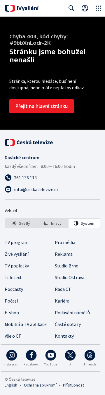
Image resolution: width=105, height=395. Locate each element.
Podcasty (14, 289)
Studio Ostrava (69, 277)
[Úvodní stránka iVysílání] (22, 8)
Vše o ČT (13, 336)
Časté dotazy (68, 324)
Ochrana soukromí (40, 385)
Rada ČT (63, 289)
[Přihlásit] (85, 8)
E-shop (12, 312)
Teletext (13, 277)
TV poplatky (17, 266)
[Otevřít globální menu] (98, 8)
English (11, 385)
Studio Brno (66, 266)
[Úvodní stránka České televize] (29, 142)
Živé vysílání (17, 254)
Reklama (64, 254)
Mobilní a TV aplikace (26, 324)
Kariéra (62, 301)
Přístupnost (73, 385)
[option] (20, 223)
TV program (17, 242)
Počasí (11, 301)
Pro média (65, 242)
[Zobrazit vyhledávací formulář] (71, 8)
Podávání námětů (72, 312)
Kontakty (64, 336)
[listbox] (52, 223)
